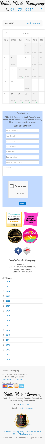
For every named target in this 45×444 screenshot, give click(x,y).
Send (22, 203)
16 (34, 72)
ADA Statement (25, 434)
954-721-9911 (22, 9)
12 (5, 69)
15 (27, 72)
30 (34, 97)
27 (13, 97)
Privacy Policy (18, 431)
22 (27, 84)
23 (33, 81)
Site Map (7, 431)
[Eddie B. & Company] (22, 3)
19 (5, 81)
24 (41, 81)
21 (19, 81)
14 (20, 72)
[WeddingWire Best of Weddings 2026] (14, 219)
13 (12, 69)
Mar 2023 (27, 33)
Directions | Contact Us (12, 379)
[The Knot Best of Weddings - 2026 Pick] (30, 219)
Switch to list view (33, 23)
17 (40, 72)
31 (41, 94)
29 (27, 97)
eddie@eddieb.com (25, 408)
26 (5, 94)
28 (20, 97)
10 (40, 60)
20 (12, 81)
